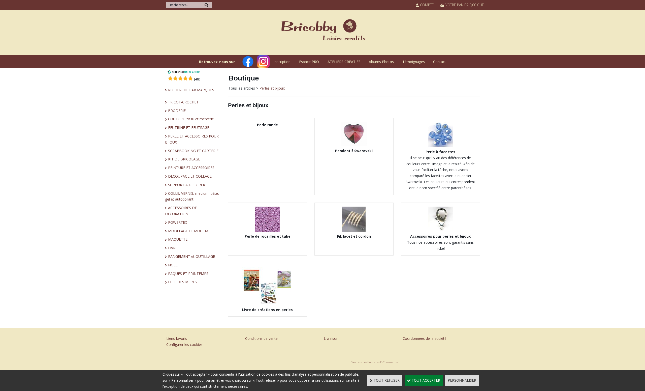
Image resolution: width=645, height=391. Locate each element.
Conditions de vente (261, 338)
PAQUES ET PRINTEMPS (188, 273)
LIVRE (172, 247)
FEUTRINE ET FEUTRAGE (188, 127)
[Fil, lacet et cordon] (354, 230)
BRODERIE (177, 110)
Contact (439, 61)
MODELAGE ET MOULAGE (189, 231)
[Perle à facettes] (440, 145)
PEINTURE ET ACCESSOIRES (191, 167)
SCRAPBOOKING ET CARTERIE (193, 150)
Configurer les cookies (184, 344)
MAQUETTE (177, 239)
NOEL (173, 265)
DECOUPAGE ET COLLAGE (190, 176)
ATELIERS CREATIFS (344, 61)
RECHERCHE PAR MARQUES (191, 90)
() (197, 79)
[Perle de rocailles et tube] (267, 230)
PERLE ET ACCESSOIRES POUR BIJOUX (192, 139)
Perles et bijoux (272, 88)
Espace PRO (309, 61)
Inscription (282, 61)
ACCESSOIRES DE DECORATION (181, 210)
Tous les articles (242, 88)
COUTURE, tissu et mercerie (191, 119)
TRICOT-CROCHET (183, 102)
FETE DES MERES (182, 282)
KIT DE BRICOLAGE (184, 159)
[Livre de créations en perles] (267, 303)
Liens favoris (176, 338)
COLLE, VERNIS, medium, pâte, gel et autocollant (192, 196)
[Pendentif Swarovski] (354, 144)
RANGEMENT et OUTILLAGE (191, 256)
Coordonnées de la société (424, 338)
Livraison (331, 338)
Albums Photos (381, 61)
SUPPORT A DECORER (186, 184)
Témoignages (413, 61)
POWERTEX (177, 222)
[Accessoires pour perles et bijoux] (440, 230)
